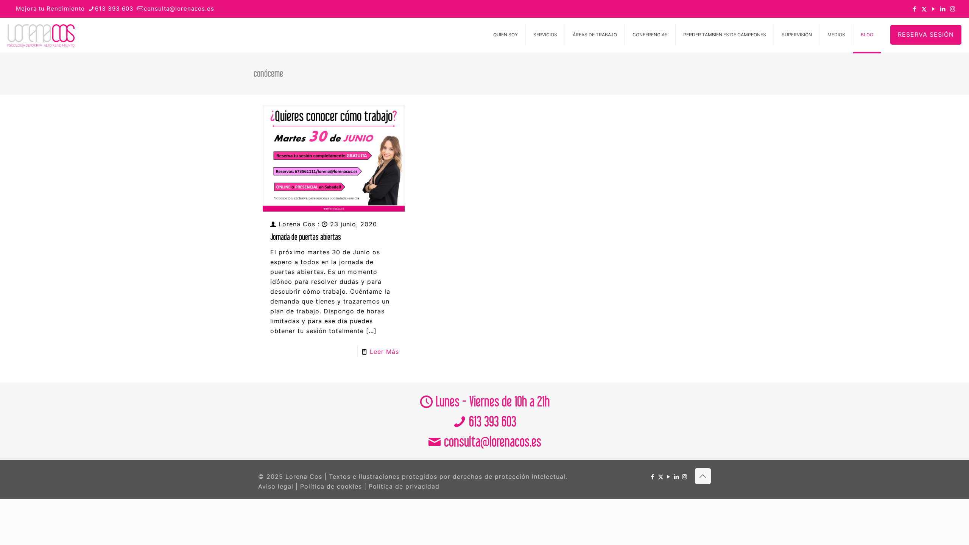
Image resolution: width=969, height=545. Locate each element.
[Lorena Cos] (41, 35)
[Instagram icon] (952, 8)
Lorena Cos (297, 224)
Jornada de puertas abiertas (305, 236)
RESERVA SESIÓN (926, 34)
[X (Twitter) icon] (924, 8)
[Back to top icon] (703, 476)
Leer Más (384, 351)
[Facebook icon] (915, 8)
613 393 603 (114, 8)
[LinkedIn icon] (943, 8)
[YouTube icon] (933, 8)
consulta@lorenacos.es (179, 8)
